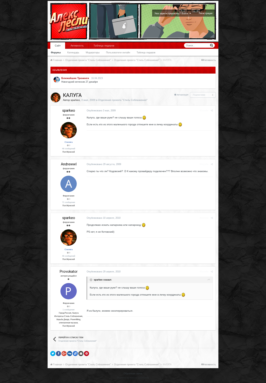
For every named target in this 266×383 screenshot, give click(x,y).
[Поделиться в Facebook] (58, 353)
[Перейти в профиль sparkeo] (55, 97)
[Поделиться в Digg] (69, 353)
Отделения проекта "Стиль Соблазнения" (122, 100)
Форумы (56, 52)
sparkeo (75, 100)
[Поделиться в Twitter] (52, 353)
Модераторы (93, 52)
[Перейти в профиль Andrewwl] (68, 184)
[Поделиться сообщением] (212, 110)
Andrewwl (69, 164)
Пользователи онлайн (118, 52)
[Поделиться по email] (80, 353)
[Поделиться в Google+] (64, 353)
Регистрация (205, 13)
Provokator (69, 271)
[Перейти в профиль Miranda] (57, 80)
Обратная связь (133, 373)
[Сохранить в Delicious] (75, 353)
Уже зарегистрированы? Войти (172, 13)
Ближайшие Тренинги (75, 78)
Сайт (58, 45)
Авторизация (182, 95)
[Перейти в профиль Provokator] (68, 291)
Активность (77, 45)
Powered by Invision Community (133, 377)
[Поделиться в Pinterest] (86, 353)
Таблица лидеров (146, 52)
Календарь (73, 52)
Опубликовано (101, 110)
